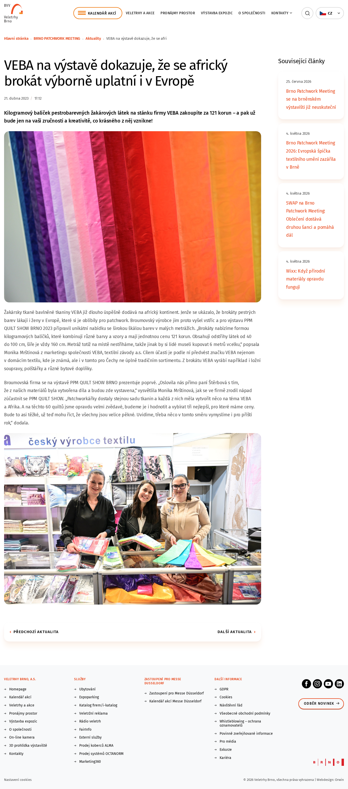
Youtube (328, 683)
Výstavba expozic (217, 13)
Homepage (17, 689)
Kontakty (16, 754)
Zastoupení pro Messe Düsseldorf (176, 693)
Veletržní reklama (93, 714)
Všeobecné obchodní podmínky (245, 714)
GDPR (224, 689)
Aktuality (93, 38)
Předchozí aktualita (36, 632)
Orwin (339, 780)
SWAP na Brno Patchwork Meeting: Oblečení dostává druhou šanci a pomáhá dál (310, 219)
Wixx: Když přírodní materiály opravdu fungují (305, 279)
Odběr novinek (319, 703)
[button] (307, 13)
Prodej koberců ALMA (96, 746)
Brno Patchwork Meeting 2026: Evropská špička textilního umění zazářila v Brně (311, 155)
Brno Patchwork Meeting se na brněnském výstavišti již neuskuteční (311, 99)
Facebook (306, 683)
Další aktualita (235, 632)
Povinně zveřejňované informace (246, 734)
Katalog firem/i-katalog (98, 705)
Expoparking (89, 697)
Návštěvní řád (231, 705)
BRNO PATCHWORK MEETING (57, 38)
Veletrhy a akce (140, 13)
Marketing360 (90, 762)
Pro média (228, 742)
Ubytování (87, 689)
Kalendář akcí (20, 697)
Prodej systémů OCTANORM (101, 754)
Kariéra (225, 758)
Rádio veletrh (90, 721)
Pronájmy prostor (177, 13)
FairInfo (85, 730)
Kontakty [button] (280, 13)
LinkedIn (339, 683)
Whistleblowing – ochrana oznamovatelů (240, 723)
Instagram (317, 683)
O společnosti (251, 13)
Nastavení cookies (18, 780)
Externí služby (90, 737)
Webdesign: (326, 780)
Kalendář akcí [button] (102, 13)
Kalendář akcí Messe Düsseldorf (175, 701)
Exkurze (226, 750)
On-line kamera (22, 737)
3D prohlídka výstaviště (28, 746)
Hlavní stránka (16, 38)
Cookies (226, 697)
